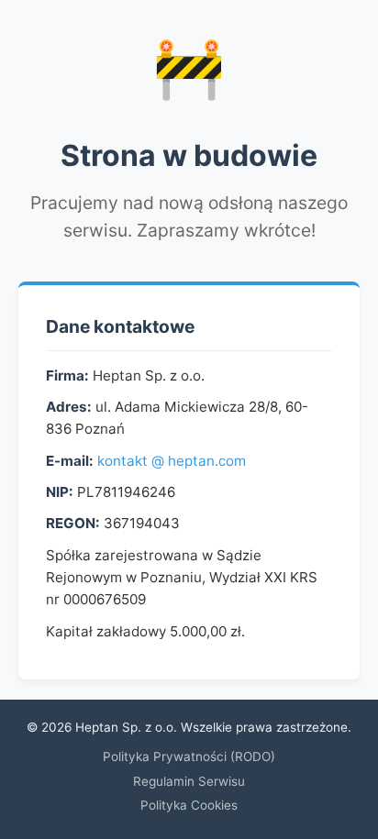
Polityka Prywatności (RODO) (189, 756)
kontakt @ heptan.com (171, 460)
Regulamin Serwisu (189, 781)
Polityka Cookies (189, 805)
